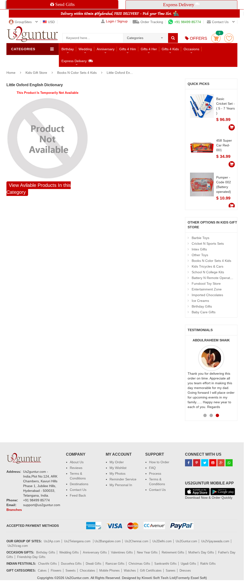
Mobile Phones (109, 570)
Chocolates (87, 570)
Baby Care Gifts (203, 312)
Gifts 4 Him (127, 49)
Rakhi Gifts (208, 563)
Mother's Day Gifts (201, 552)
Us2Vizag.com (18, 546)
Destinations (79, 484)
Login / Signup (117, 21)
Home (10, 73)
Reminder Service (123, 479)
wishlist (229, 38)
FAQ (152, 468)
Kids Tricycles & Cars (207, 266)
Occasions (191, 49)
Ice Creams (200, 301)
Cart (215, 38)
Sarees (170, 570)
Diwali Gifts (93, 563)
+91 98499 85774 (187, 22)
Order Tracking (151, 22)
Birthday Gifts (202, 306)
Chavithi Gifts (47, 563)
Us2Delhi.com (162, 541)
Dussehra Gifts (71, 563)
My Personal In (121, 485)
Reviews (76, 468)
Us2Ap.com (52, 541)
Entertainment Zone (207, 289)
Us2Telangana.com (77, 541)
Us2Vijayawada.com (215, 541)
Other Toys (200, 255)
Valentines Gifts (122, 552)
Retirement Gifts (173, 552)
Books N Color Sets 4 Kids (77, 73)
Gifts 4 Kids (170, 49)
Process (155, 473)
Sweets (70, 570)
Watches (130, 570)
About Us (77, 462)
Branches (14, 510)
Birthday (67, 49)
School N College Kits (208, 272)
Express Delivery (74, 61)
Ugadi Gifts (188, 563)
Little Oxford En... (120, 73)
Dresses (185, 570)
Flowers (56, 570)
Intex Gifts (199, 249)
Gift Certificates (151, 570)
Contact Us (78, 490)
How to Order (159, 462)
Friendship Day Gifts (31, 557)
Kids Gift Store (36, 73)
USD (51, 22)
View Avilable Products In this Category (38, 189)
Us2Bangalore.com (108, 541)
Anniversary (106, 49)
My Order (117, 462)
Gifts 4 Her (149, 49)
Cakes (42, 570)
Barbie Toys (200, 238)
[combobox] (145, 36)
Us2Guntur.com (186, 541)
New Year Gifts (147, 552)
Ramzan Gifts (115, 563)
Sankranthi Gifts (165, 563)
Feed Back (78, 495)
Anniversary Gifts (95, 552)
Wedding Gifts (69, 552)
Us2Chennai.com (136, 541)
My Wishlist (118, 468)
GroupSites (23, 22)
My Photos (117, 473)
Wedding (85, 49)
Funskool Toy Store (206, 283)
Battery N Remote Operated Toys (217, 278)
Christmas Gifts (139, 563)
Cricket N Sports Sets (208, 243)
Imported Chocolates (207, 295)
